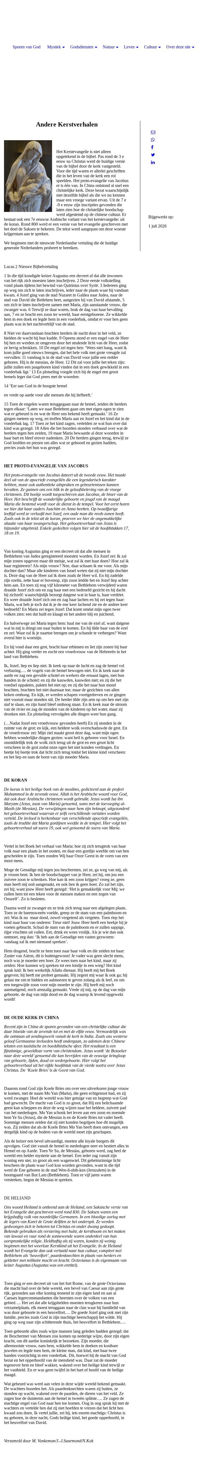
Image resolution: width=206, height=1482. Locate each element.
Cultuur (150, 47)
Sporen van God (27, 47)
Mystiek (54, 47)
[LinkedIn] (153, 162)
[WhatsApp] (153, 140)
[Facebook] (152, 147)
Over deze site (178, 47)
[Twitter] (153, 155)
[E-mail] (153, 132)
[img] (103, 53)
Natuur (109, 47)
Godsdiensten (81, 47)
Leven (129, 47)
